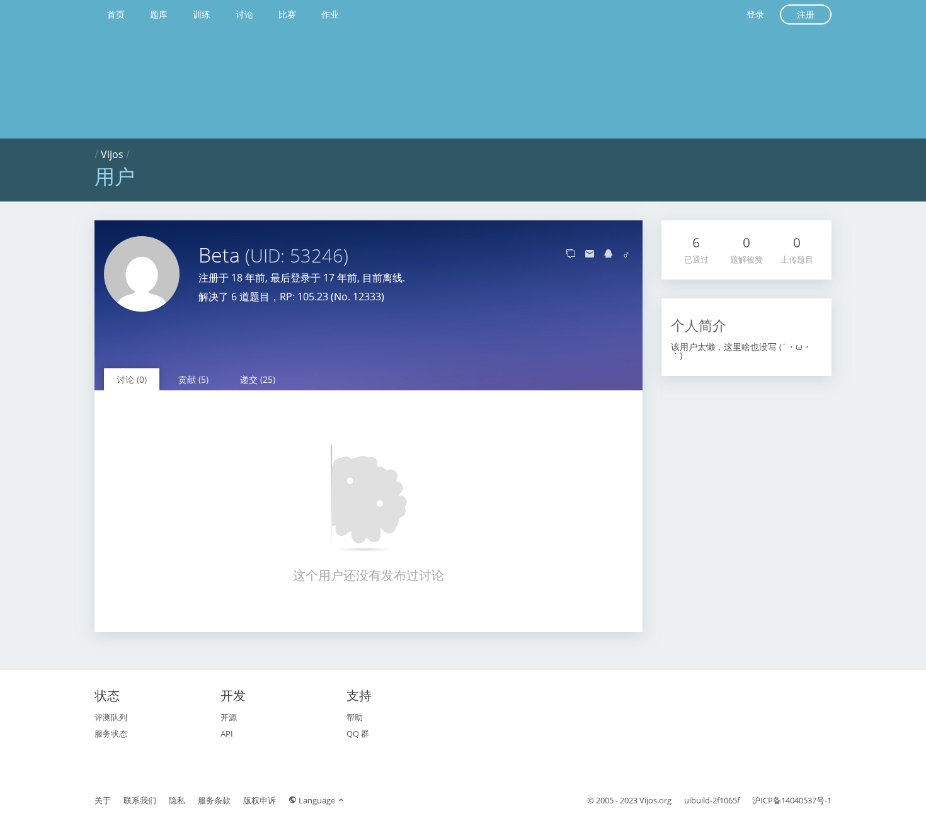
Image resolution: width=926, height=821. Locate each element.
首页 (116, 14)
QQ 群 (357, 733)
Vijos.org (655, 800)
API (226, 733)
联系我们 (139, 800)
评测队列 (110, 717)
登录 (755, 14)
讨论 (244, 14)
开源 (228, 717)
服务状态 (110, 733)
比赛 (287, 14)
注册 (806, 14)
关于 (102, 800)
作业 (330, 14)
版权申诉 (259, 800)
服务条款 (214, 800)
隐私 (177, 800)
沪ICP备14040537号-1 (792, 800)
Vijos (112, 154)
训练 (201, 14)
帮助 (354, 717)
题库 (159, 14)
